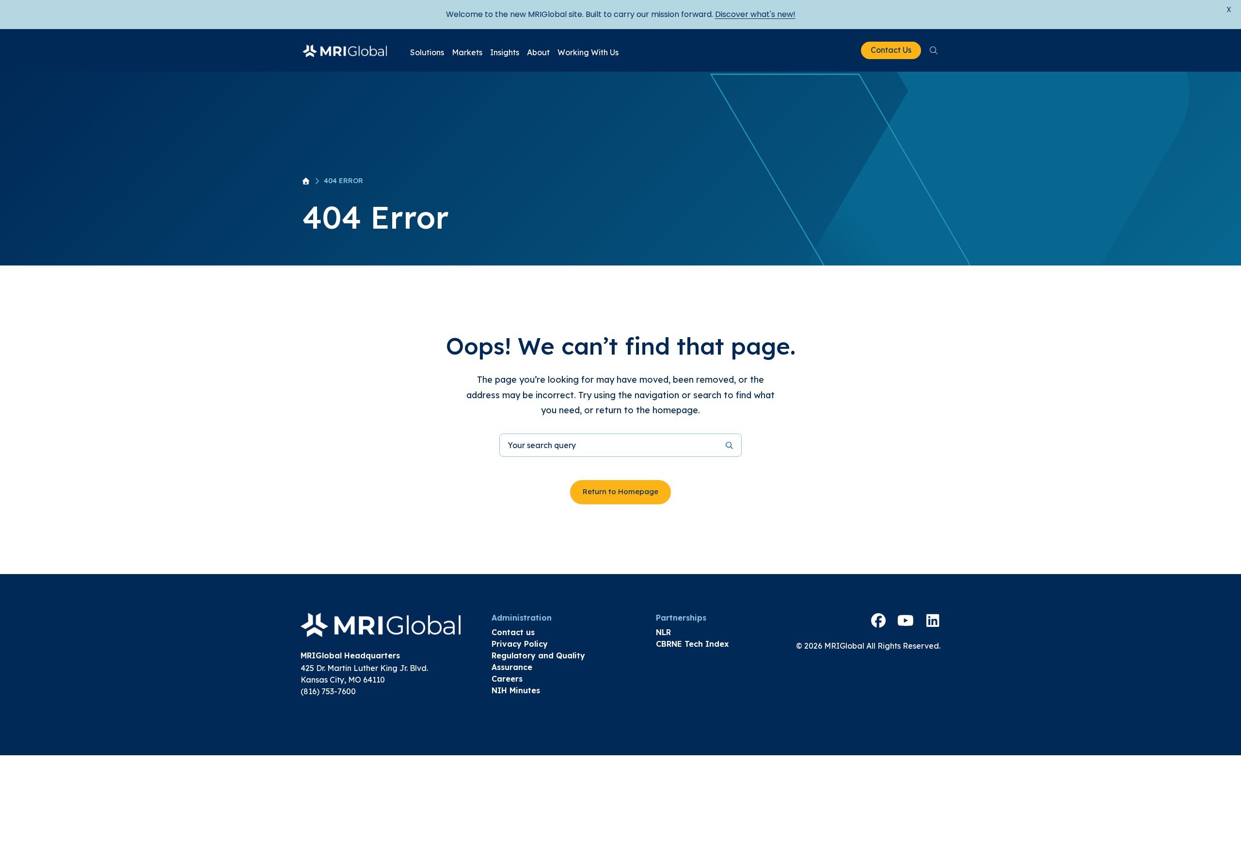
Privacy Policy (520, 644)
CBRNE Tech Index (692, 644)
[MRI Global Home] (344, 50)
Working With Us (588, 52)
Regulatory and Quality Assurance (538, 661)
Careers (507, 679)
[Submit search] (729, 445)
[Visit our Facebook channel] (878, 620)
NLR (663, 632)
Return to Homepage (620, 491)
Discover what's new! (755, 14)
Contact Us (891, 50)
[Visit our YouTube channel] (905, 620)
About (538, 52)
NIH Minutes (516, 690)
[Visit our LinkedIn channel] (932, 620)
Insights (504, 52)
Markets (467, 52)
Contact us (513, 632)
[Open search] (934, 50)
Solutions (427, 52)
